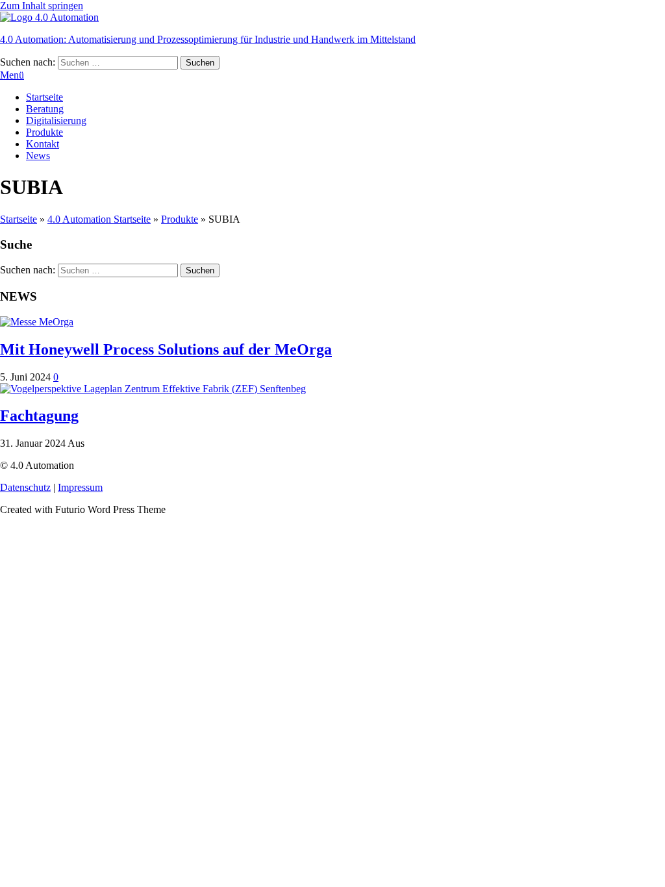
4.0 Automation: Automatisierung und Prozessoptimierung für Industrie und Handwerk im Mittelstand (208, 39)
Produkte (44, 132)
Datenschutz (25, 487)
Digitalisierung (56, 120)
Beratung (45, 108)
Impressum (80, 487)
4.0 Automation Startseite (99, 219)
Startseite (44, 97)
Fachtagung (39, 415)
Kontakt (42, 143)
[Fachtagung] (153, 388)
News (38, 155)
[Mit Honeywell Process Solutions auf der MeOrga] (36, 321)
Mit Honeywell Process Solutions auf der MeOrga (166, 349)
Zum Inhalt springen (41, 5)
